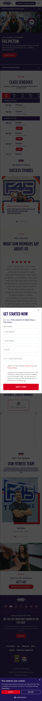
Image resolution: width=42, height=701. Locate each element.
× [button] (39, 680)
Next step (21, 387)
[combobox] (5, 359)
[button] (21, 697)
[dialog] (21, 689)
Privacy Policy (12, 368)
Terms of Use (29, 366)
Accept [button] (10, 692)
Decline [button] (31, 692)
